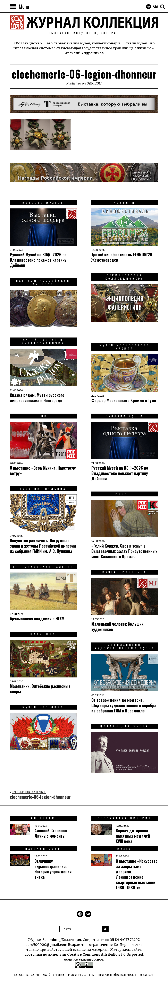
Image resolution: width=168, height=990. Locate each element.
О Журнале (147, 975)
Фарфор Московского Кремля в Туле (123, 400)
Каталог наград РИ (26, 975)
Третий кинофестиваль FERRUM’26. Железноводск (122, 257)
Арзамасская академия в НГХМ (37, 618)
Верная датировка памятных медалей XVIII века (133, 835)
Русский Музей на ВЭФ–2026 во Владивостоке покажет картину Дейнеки (38, 259)
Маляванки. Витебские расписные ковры (40, 688)
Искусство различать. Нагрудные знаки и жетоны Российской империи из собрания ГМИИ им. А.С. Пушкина (43, 545)
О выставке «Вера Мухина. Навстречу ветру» (43, 470)
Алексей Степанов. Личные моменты (51, 833)
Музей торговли (53, 975)
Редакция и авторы (81, 975)
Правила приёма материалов (117, 975)
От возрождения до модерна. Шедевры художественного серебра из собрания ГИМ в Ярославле (123, 705)
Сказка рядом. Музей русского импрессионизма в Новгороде (37, 397)
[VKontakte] (155, 6)
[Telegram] (148, 6)
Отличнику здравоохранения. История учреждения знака (53, 869)
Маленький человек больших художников (117, 626)
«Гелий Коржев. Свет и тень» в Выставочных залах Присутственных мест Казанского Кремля (124, 551)
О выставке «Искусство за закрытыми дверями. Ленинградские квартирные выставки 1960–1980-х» (137, 874)
